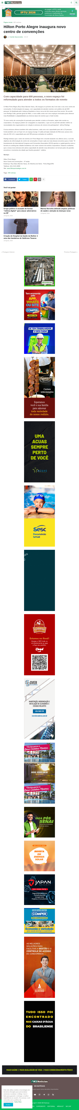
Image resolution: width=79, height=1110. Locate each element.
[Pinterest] (35, 179)
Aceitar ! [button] (8, 1105)
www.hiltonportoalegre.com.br (16, 168)
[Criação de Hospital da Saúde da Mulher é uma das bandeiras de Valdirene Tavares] (21, 226)
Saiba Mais (17, 1102)
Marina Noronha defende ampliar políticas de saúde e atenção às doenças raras (58, 210)
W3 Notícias (45, 1103)
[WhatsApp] (31, 179)
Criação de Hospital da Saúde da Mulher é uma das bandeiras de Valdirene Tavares (21, 237)
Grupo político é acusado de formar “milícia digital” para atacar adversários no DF (20, 211)
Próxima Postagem (70, 252)
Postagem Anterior (9, 252)
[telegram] (44, 1094)
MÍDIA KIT (60, 1106)
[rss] (53, 1094)
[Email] (39, 179)
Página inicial (8, 22)
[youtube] (35, 1094)
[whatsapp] (48, 1094)
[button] (2, 2)
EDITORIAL (51, 1106)
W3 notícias (17, 22)
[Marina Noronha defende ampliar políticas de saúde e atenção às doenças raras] (58, 199)
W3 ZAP (68, 1106)
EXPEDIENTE (40, 1106)
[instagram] (39, 1094)
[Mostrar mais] (43, 179)
